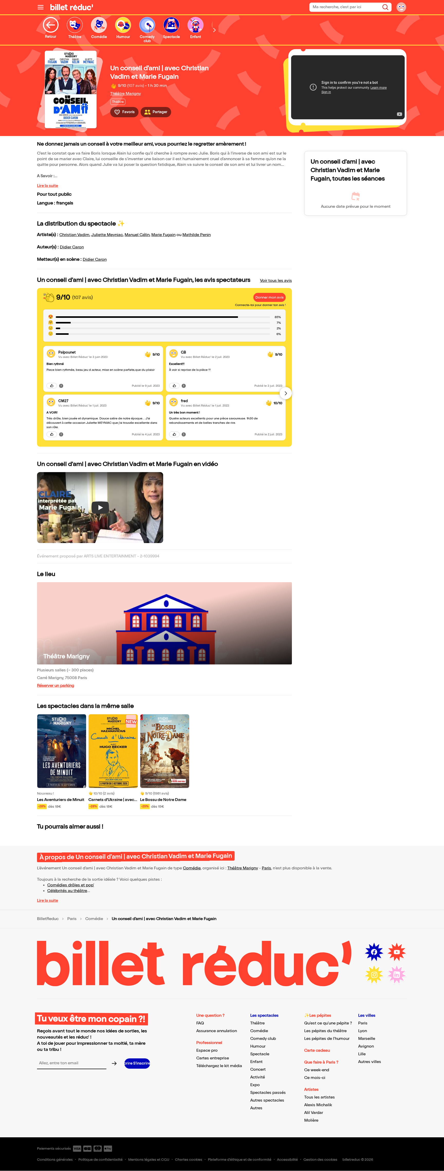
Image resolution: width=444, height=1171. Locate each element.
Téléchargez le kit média (219, 1066)
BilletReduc (48, 919)
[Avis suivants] (286, 393)
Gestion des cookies (320, 1159)
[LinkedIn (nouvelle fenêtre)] (396, 975)
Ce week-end (316, 1070)
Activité (257, 1077)
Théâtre (257, 1023)
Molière (311, 1120)
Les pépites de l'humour (326, 1038)
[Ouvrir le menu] (42, 7)
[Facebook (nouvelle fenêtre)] (374, 952)
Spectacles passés (268, 1092)
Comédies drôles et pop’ (70, 885)
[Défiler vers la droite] (214, 30)
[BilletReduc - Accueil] (71, 7)
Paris (266, 868)
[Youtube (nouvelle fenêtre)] (396, 952)
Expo (255, 1085)
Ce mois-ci (314, 1077)
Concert (258, 1069)
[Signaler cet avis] (61, 385)
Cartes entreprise (212, 1058)
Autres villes (369, 1061)
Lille (362, 1054)
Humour (257, 1046)
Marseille (366, 1038)
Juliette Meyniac (107, 234)
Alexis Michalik (318, 1105)
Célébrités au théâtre (67, 890)
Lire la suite (47, 185)
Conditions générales (55, 1159)
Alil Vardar (313, 1112)
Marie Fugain (163, 234)
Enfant (256, 1061)
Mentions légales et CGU (148, 1159)
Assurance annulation (216, 1031)
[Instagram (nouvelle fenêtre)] (374, 975)
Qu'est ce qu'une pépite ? (328, 1023)
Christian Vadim (74, 234)
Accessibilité (287, 1159)
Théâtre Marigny (125, 93)
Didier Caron (72, 247)
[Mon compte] (401, 7)
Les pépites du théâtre (325, 1031)
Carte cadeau (317, 1050)
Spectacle (259, 1054)
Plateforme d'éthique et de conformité (239, 1159)
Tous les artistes (319, 1097)
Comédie (192, 868)
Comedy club (263, 1038)
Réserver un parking (55, 685)
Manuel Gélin (137, 234)
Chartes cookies (188, 1159)
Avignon (366, 1046)
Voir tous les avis (276, 280)
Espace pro (207, 1050)
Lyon (362, 1031)
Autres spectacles (267, 1100)
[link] (99, 352)
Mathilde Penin (196, 234)
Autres (256, 1108)
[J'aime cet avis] (52, 386)
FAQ (200, 1023)
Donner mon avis (269, 297)
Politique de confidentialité (100, 1159)
